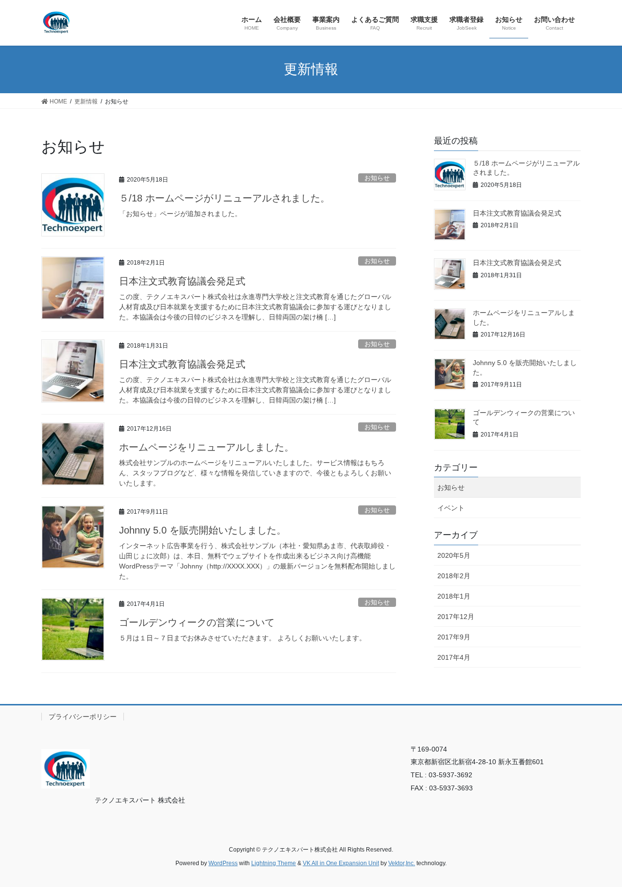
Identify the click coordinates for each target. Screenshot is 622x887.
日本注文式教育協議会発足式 (182, 281)
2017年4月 (453, 657)
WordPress (223, 863)
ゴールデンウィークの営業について (197, 622)
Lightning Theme (273, 863)
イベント (451, 508)
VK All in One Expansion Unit (341, 863)
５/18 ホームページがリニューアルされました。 (224, 198)
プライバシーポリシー (83, 716)
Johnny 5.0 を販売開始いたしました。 (202, 530)
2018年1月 (453, 596)
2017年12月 (455, 616)
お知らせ (377, 178)
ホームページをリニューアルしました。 (206, 447)
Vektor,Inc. (401, 863)
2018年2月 (453, 576)
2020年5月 (453, 555)
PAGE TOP (598, 851)
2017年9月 (453, 637)
